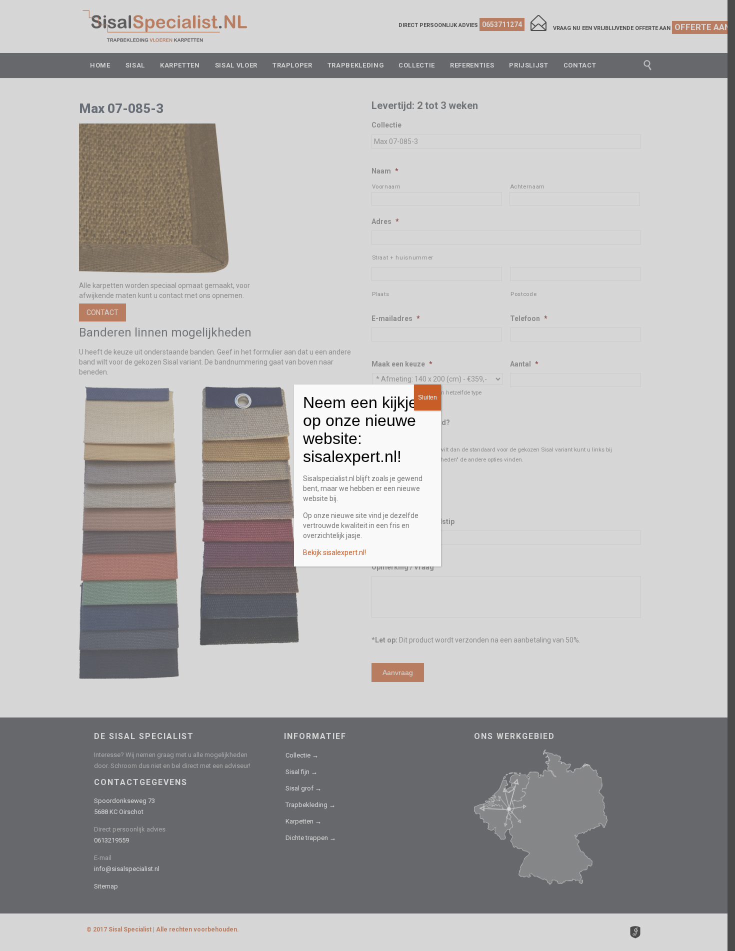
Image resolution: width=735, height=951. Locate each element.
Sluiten (427, 397)
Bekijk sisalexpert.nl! (334, 552)
